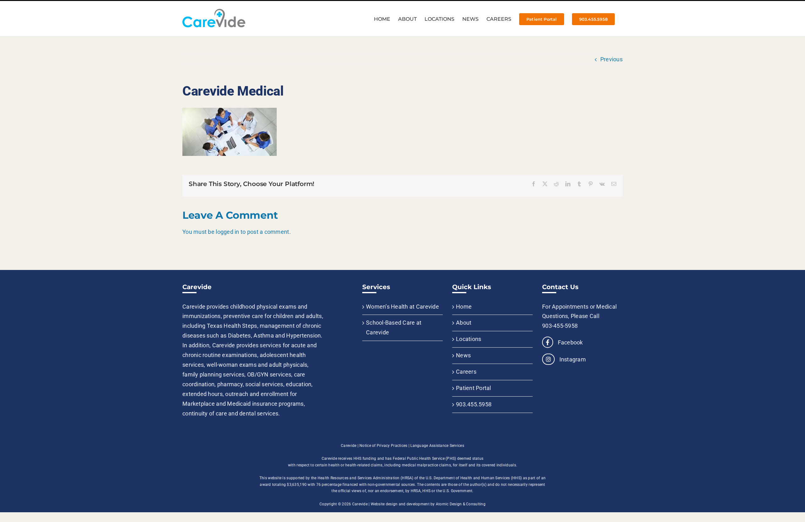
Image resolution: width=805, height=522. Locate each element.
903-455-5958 (560, 325)
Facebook (569, 342)
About (463, 322)
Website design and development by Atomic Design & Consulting (428, 504)
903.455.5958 (473, 404)
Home (464, 306)
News (463, 355)
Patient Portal (473, 388)
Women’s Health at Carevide (402, 306)
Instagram (572, 359)
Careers (466, 371)
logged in (227, 231)
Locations (468, 339)
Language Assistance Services (437, 445)
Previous (611, 59)
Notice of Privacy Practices (383, 445)
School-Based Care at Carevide (393, 327)
